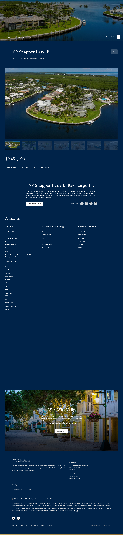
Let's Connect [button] (61, 431)
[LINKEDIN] (13, 518)
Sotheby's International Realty (21, 489)
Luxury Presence (45, 525)
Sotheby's (15, 485)
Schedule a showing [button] (34, 203)
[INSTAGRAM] (18, 518)
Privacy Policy (107, 525)
